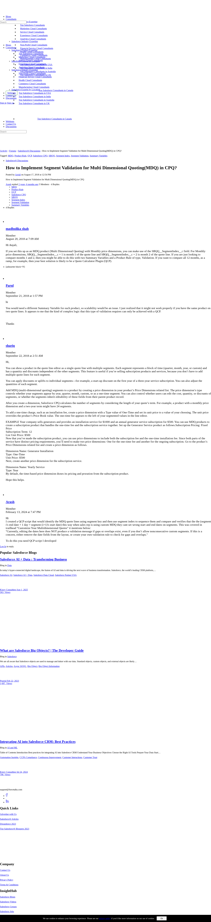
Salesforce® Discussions (29, 151)
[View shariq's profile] (11, 338)
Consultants (11, 47)
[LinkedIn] (7, 802)
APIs (2, 666)
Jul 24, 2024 (22, 772)
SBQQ (52, 156)
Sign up (10, 103)
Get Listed (8, 858)
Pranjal (3, 681)
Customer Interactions (72, 757)
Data (9, 565)
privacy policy (105, 918)
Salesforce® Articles (9, 819)
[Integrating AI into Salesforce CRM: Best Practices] (46, 735)
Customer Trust (90, 757)
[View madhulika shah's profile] (11, 221)
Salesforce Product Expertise (24, 50)
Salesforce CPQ (40, 156)
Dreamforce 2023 (8, 824)
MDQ (10, 156)
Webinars (10, 121)
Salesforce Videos (8, 902)
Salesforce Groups (8, 906)
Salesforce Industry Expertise (24, 70)
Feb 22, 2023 (13, 681)
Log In (3, 546)
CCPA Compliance (28, 757)
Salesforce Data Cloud (43, 575)
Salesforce (12, 656)
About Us (4, 875)
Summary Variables (98, 156)
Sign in (3, 103)
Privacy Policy (6, 880)
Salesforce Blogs (7, 897)
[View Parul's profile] (11, 278)
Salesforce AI (6, 575)
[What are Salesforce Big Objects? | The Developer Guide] (46, 644)
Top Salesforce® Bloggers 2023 (14, 829)
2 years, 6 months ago (28, 184)
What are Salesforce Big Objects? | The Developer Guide (42, 650)
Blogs (8, 45)
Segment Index (63, 156)
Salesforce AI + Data (22, 575)
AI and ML (12, 747)
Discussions (11, 126)
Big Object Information (49, 666)
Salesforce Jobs (7, 911)
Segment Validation (80, 156)
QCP (30, 156)
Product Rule (20, 156)
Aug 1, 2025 (22, 589)
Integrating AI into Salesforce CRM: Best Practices (38, 741)
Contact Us (11, 124)
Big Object (32, 666)
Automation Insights (9, 757)
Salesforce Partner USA (66, 575)
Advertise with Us (8, 814)
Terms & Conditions (9, 885)
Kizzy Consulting (8, 589)
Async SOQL (20, 666)
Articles (9, 666)
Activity (3, 151)
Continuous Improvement (49, 757)
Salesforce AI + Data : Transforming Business (33, 559)
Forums (12, 151)
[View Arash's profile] (11, 494)
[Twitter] (7, 798)
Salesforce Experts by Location (25, 89)
